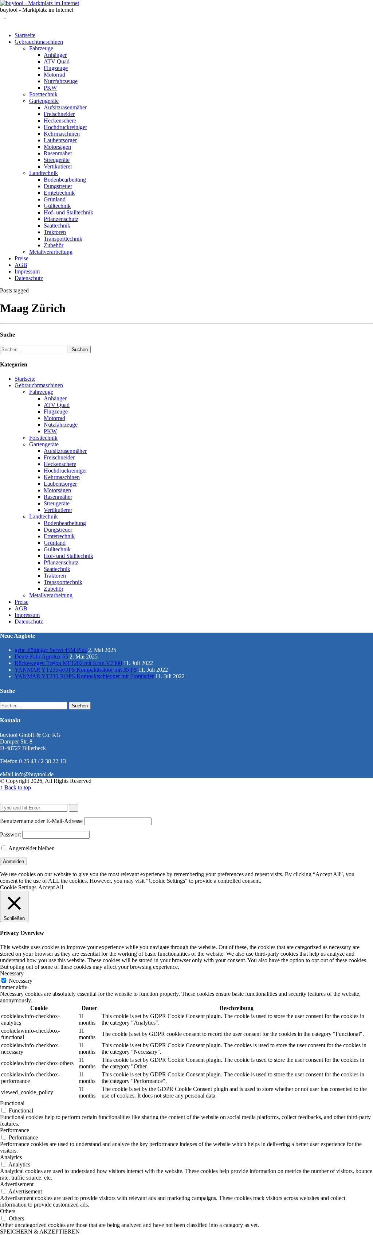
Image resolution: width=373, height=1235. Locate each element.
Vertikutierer (58, 166)
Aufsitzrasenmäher (65, 107)
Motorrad (54, 74)
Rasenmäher (58, 153)
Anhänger (55, 55)
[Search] (3, 16)
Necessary (20, 981)
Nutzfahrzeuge (61, 81)
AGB (21, 265)
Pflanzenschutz (61, 219)
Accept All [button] (50, 887)
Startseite (25, 35)
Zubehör (53, 245)
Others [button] (7, 1211)
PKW (50, 88)
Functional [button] (12, 1103)
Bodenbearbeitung (65, 179)
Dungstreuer (58, 186)
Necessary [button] (12, 973)
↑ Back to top (15, 787)
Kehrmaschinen (62, 134)
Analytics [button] (11, 1157)
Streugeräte (57, 160)
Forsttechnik (43, 94)
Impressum (27, 271)
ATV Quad (57, 61)
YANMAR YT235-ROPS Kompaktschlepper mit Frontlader (84, 676)
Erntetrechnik (59, 193)
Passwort (10, 834)
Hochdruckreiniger (65, 127)
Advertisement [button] (17, 1184)
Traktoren (55, 232)
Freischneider (59, 114)
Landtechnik (43, 173)
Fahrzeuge (41, 48)
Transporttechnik (63, 239)
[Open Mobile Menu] (8, 16)
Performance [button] (14, 1130)
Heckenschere (60, 120)
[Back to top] (2, 794)
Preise (21, 258)
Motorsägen (57, 147)
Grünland (55, 199)
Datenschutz (29, 278)
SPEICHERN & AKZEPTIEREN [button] (40, 1231)
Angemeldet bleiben (31, 848)
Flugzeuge (56, 68)
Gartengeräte (44, 101)
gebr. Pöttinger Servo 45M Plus (51, 650)
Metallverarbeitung (50, 252)
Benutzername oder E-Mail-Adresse (41, 821)
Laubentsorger (60, 140)
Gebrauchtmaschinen (39, 42)
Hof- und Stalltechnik (68, 212)
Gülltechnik (57, 206)
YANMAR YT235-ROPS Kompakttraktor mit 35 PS (76, 670)
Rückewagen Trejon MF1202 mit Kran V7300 (68, 663)
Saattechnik (57, 225)
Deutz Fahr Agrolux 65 (41, 656)
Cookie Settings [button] (18, 887)
